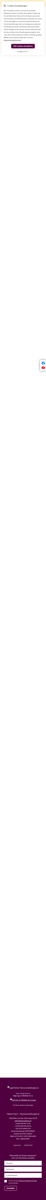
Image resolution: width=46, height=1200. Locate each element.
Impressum (17, 1145)
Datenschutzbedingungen (12, 40)
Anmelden (11, 1188)
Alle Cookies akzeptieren (23, 46)
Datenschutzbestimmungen (28, 1181)
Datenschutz (28, 1145)
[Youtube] (43, 367)
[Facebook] (43, 363)
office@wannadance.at (23, 1121)
